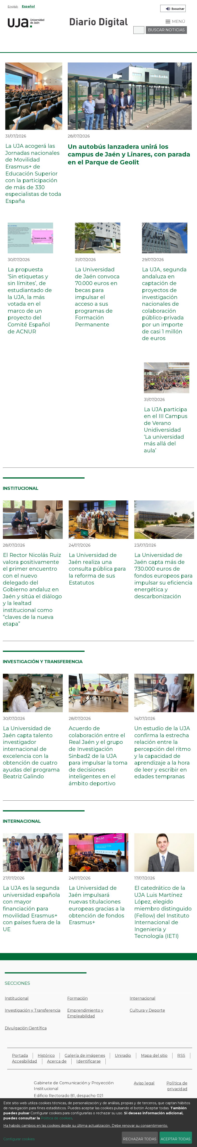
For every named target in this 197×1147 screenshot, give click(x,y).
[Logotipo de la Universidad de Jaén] (26, 22)
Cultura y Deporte (147, 1010)
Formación (77, 998)
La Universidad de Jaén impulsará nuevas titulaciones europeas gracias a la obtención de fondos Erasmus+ (97, 905)
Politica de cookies (56, 1118)
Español (28, 6)
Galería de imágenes (85, 1055)
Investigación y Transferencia (32, 1010)
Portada (20, 1055)
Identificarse (88, 1061)
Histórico (46, 1055)
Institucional (17, 998)
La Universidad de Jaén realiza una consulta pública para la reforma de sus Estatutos (97, 569)
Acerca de (57, 1061)
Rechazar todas (139, 1139)
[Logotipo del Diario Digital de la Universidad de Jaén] (98, 22)
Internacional (142, 998)
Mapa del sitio (154, 1055)
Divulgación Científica (26, 1028)
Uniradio (123, 1055)
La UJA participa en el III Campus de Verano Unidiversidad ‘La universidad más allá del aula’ (165, 430)
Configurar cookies (19, 1139)
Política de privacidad (176, 1086)
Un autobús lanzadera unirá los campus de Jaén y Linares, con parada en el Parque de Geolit (129, 154)
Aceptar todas (176, 1139)
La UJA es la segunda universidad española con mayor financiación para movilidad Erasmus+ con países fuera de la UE (32, 909)
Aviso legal (144, 1083)
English (13, 6)
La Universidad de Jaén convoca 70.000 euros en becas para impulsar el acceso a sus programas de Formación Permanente (97, 297)
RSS (181, 1055)
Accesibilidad (24, 1061)
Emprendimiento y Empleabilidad (85, 1013)
